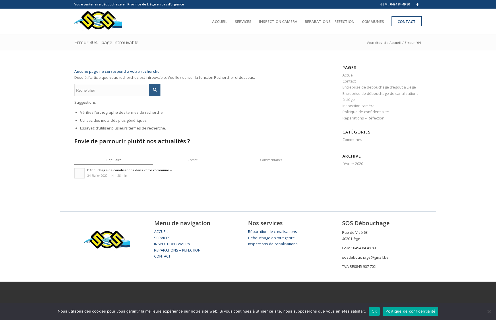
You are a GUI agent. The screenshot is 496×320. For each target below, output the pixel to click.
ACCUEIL (161, 231)
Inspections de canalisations (273, 243)
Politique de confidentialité (365, 111)
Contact (349, 81)
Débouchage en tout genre (271, 237)
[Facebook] (417, 4)
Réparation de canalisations (272, 231)
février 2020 (352, 163)
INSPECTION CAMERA (172, 243)
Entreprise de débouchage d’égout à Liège (379, 87)
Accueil (395, 42)
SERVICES (162, 237)
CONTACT (162, 256)
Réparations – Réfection (363, 118)
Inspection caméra (358, 105)
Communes (352, 139)
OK (374, 311)
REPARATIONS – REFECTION (177, 250)
